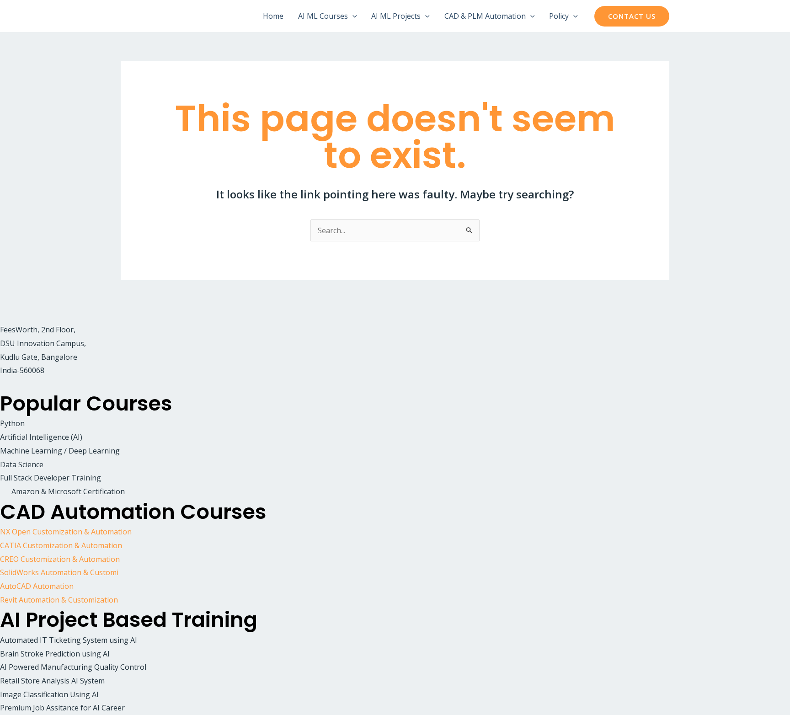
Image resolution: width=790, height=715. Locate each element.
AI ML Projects (396, 16)
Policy (559, 16)
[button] (352, 16)
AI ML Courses (323, 16)
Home (273, 16)
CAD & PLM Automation (485, 16)
